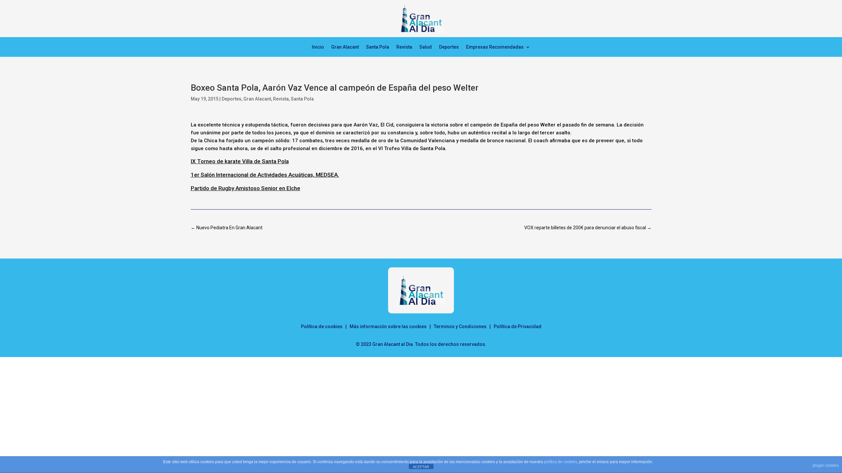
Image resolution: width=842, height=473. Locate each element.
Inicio (318, 47)
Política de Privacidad (517, 326)
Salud (425, 47)
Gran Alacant (345, 47)
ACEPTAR (421, 467)
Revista (404, 47)
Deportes (449, 47)
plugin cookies (826, 465)
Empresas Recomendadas (495, 47)
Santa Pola (377, 47)
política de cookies (560, 462)
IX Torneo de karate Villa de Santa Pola (240, 161)
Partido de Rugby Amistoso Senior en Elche (245, 188)
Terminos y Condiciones (460, 326)
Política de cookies (321, 326)
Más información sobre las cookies (388, 326)
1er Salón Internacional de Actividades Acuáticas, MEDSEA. (265, 174)
